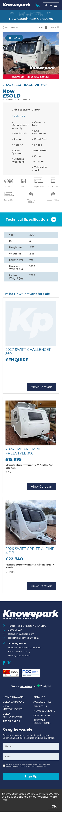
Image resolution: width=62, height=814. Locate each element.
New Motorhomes (12, 708)
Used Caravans (13, 701)
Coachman (25, 15)
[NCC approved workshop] (11, 673)
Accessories (42, 701)
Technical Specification (26, 219)
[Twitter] (9, 663)
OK (54, 806)
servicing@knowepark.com (23, 637)
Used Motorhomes (12, 715)
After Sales (11, 721)
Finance (39, 697)
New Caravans (13, 697)
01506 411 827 (15, 629)
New (48, 13)
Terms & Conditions (41, 722)
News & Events (44, 710)
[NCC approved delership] (31, 673)
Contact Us (41, 715)
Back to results (11, 27)
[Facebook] (4, 663)
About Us (40, 706)
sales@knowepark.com (21, 633)
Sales (22, 13)
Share (53, 27)
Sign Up (30, 776)
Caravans (35, 13)
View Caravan (41, 387)
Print (41, 27)
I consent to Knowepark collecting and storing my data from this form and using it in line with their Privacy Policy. (27, 765)
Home (11, 13)
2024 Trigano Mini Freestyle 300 (22, 451)
